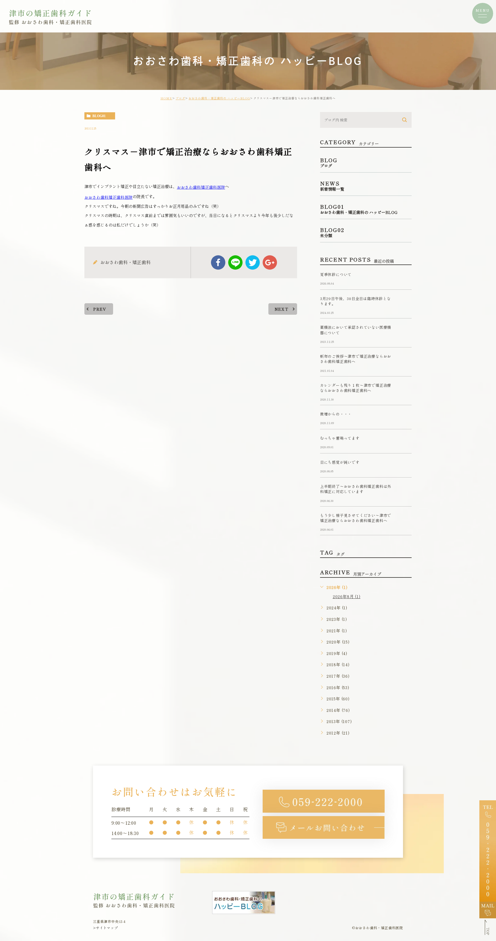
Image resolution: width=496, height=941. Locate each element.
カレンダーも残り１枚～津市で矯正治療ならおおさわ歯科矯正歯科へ (355, 387)
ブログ (180, 98)
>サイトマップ (105, 927)
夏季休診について (336, 274)
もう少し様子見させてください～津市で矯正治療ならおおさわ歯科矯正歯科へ (355, 518)
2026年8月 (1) (347, 596)
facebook (218, 262)
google (270, 262)
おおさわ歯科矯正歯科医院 (201, 187)
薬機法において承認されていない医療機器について (355, 330)
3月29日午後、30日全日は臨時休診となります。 (355, 301)
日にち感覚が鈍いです (340, 462)
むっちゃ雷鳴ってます (340, 438)
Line (235, 262)
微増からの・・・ (336, 414)
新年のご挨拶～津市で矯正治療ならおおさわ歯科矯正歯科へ (355, 358)
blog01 (99, 116)
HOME (166, 98)
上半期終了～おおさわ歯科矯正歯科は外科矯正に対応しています (355, 489)
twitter (252, 262)
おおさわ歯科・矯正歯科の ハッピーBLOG (219, 98)
